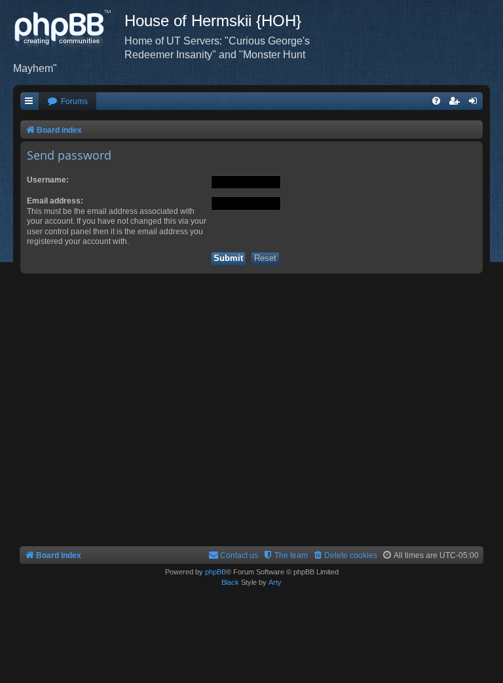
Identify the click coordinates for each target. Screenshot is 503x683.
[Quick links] (29, 102)
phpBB (215, 572)
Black (230, 582)
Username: (48, 179)
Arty (275, 582)
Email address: (55, 200)
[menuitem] (67, 102)
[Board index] (68, 29)
